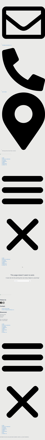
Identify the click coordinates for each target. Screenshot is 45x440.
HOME (3, 157)
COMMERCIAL (4, 161)
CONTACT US (4, 164)
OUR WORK (4, 160)
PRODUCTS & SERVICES (6, 159)
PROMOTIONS (4, 163)
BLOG (3, 331)
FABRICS (3, 162)
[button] (22, 212)
